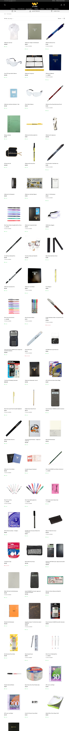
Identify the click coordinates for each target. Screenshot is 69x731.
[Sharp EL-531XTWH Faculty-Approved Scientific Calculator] (55, 550)
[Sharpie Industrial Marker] (13, 673)
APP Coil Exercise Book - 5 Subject (11, 530)
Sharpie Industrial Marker (9, 684)
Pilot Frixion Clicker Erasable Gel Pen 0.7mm (13, 225)
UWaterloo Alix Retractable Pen (31, 135)
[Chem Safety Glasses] (34, 93)
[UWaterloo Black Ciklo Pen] (13, 428)
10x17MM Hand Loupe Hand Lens (52, 349)
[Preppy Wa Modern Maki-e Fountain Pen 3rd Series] (55, 306)
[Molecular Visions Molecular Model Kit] (55, 580)
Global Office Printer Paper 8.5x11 (52, 713)
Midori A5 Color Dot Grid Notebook (11, 591)
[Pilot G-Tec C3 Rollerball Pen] (55, 642)
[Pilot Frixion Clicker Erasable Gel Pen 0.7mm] (13, 214)
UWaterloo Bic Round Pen (30, 163)
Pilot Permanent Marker (29, 317)
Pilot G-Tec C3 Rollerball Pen (51, 654)
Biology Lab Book (7, 135)
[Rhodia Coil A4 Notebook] (13, 610)
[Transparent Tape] (13, 550)
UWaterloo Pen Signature (51, 135)
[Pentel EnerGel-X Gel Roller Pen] (55, 152)
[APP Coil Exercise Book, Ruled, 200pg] (55, 369)
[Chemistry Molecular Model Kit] (34, 244)
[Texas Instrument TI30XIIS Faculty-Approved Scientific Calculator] (13, 338)
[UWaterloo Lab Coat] (13, 31)
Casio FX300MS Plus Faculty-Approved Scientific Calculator (33, 592)
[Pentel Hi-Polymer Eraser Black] (34, 702)
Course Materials (21, 8)
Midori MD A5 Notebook (50, 439)
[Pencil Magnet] (55, 275)
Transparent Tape (7, 561)
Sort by (5, 18)
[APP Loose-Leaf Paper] (55, 673)
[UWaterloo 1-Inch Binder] (34, 275)
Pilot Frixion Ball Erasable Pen (30, 500)
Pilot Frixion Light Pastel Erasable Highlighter (13, 408)
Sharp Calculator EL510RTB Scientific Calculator (55, 622)
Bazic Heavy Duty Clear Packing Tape (32, 684)
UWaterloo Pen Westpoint (9, 194)
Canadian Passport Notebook (31, 469)
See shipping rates (17, 0)
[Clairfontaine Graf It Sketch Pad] (55, 488)
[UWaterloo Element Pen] (55, 31)
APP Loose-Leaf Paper (50, 684)
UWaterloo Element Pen (50, 42)
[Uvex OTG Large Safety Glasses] (13, 62)
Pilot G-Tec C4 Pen (8, 500)
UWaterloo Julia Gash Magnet (31, 194)
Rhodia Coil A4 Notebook (9, 622)
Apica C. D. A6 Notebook (50, 194)
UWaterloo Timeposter (29, 73)
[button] (64, 5)
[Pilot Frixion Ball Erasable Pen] (34, 488)
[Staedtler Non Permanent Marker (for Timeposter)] (34, 519)
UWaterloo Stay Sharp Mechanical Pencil (54, 104)
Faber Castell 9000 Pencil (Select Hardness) (54, 469)
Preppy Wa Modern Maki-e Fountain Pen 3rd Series (54, 318)
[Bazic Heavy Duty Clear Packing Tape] (34, 673)
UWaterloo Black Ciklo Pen (9, 439)
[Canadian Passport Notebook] (34, 458)
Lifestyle (42, 8)
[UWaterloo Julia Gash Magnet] (34, 183)
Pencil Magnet (48, 286)
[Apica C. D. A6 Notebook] (55, 183)
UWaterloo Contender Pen (9, 286)
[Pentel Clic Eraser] (34, 338)
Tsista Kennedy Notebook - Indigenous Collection (32, 440)
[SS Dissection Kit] (13, 152)
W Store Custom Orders (60, 0)
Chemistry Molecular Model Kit (31, 255)
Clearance (56, 8)
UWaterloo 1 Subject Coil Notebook (32, 42)
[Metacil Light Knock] (34, 642)
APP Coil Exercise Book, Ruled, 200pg (53, 380)
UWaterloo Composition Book (31, 225)
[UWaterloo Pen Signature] (55, 124)
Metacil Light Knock (29, 654)
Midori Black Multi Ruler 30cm (51, 255)
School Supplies (29, 8)
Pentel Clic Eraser (28, 349)
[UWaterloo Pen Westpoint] (13, 183)
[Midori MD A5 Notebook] (55, 428)
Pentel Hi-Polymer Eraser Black (31, 713)
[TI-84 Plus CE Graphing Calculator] (13, 369)
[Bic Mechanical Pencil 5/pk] (13, 642)
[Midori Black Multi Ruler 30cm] (55, 244)
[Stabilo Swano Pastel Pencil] (34, 397)
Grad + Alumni (49, 8)
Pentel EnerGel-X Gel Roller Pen (52, 163)
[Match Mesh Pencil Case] (34, 550)
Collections (13, 8)
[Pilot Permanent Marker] (34, 306)
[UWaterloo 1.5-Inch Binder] (13, 458)
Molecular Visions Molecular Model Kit (53, 591)
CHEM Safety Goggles (50, 225)
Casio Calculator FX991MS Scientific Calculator (55, 408)
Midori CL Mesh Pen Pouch (51, 530)
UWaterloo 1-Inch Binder (30, 286)
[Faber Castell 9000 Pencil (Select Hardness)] (55, 458)
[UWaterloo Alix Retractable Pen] (34, 124)
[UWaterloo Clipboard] (55, 62)
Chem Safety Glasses (29, 104)
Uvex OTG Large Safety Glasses (10, 73)
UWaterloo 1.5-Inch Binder (9, 469)
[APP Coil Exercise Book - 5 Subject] (13, 519)
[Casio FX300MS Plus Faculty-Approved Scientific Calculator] (34, 580)
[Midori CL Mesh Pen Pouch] (55, 519)
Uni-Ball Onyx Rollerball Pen (9, 255)
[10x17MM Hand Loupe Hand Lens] (55, 338)
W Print (53, 0)
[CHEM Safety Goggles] (55, 214)
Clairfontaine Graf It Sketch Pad (52, 500)
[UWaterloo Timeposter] (34, 62)
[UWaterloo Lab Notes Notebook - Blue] (13, 93)
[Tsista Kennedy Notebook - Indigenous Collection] (34, 428)
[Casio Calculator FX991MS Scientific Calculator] (55, 397)
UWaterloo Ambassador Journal (31, 380)
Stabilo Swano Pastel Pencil (30, 408)
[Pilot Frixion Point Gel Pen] (13, 306)
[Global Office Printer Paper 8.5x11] (55, 702)
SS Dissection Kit (7, 163)
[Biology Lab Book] (13, 124)
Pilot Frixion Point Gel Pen (9, 317)
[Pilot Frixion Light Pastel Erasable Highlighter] (13, 397)
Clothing (36, 8)
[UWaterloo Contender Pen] (13, 275)
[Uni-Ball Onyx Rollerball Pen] (13, 244)
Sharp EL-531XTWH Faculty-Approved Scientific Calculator (55, 562)
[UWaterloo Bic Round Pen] (34, 152)
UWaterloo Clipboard (50, 73)
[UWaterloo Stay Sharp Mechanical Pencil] (55, 93)
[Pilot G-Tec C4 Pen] (13, 488)
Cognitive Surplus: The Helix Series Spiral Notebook (33, 623)
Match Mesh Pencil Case (30, 561)
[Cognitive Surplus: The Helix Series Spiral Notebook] (34, 610)
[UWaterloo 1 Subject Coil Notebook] (34, 31)
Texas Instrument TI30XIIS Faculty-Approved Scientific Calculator (13, 350)
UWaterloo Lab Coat (8, 42)
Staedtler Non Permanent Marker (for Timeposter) (32, 531)
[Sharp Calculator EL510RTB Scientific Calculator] (55, 610)
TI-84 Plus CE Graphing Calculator (11, 380)
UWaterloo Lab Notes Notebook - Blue (11, 104)
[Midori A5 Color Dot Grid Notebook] (13, 580)
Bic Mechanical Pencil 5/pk (9, 654)
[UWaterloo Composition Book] (34, 214)
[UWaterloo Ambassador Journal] (34, 369)
